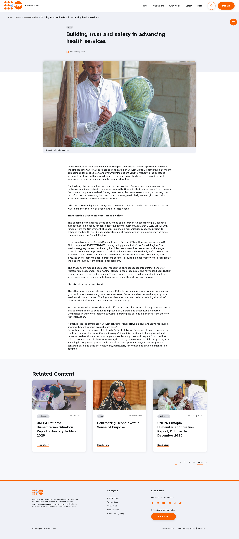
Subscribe (163, 516)
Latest (189, 5)
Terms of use (168, 528)
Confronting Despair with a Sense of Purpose (118, 425)
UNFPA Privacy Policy (186, 528)
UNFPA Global (113, 498)
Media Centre (113, 509)
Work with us (112, 502)
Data (199, 5)
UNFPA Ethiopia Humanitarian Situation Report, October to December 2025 (175, 429)
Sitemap (201, 528)
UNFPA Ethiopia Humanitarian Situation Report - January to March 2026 (57, 429)
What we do (174, 5)
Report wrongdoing (115, 513)
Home (144, 5)
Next (200, 462)
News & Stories (31, 17)
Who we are (158, 5)
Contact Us (112, 506)
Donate (226, 5)
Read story (43, 444)
